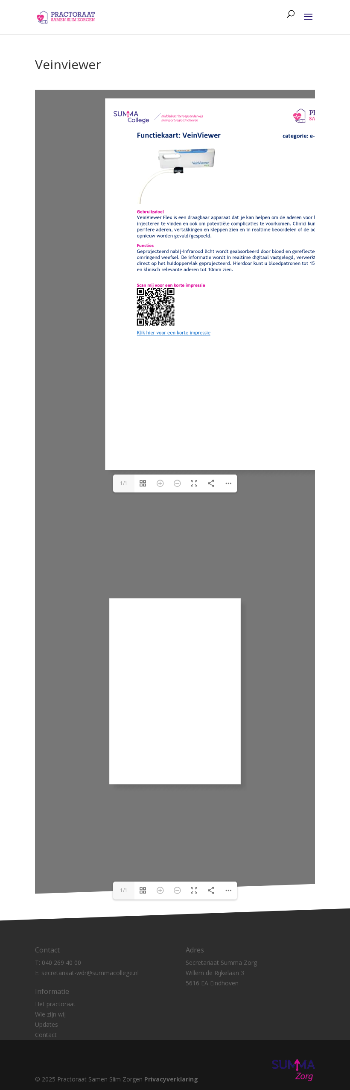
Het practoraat (55, 1004)
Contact (46, 1035)
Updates (46, 1024)
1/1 (124, 483)
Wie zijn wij (50, 1014)
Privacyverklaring (171, 1079)
